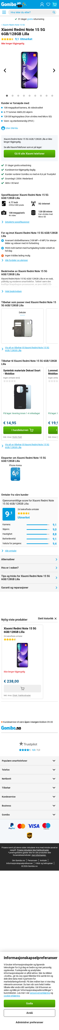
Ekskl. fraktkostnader (22, 695)
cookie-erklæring (12, 996)
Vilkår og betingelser (44, 863)
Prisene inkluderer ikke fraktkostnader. (33, 850)
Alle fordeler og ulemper (16, 260)
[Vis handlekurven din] (54, 4)
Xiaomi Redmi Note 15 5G (14, 25)
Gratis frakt (17, 437)
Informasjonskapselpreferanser (19, 863)
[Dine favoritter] (48, 4)
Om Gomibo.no (18, 860)
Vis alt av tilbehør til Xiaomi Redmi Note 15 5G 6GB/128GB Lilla (27, 349)
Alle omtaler (11, 551)
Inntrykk (43, 860)
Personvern (32, 860)
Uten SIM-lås (12, 128)
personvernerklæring (40, 993)
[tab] (7, 96)
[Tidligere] (5, 70)
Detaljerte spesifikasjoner (17, 222)
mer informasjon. (39, 855)
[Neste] (54, 70)
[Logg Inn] (42, 4)
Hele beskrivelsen (13, 291)
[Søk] (53, 12)
